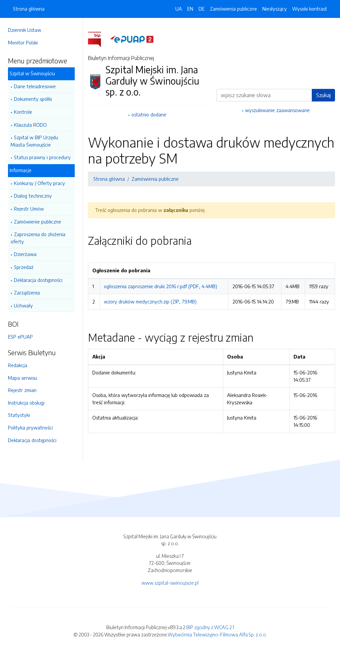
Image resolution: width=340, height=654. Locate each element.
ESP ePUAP (20, 337)
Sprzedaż (24, 267)
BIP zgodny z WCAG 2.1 (210, 627)
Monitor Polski (23, 42)
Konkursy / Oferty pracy (39, 183)
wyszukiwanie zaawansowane (277, 110)
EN (190, 9)
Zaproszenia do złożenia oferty (38, 237)
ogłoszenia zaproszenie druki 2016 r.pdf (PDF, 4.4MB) (160, 286)
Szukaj (323, 95)
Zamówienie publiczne (37, 222)
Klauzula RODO (30, 125)
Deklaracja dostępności (38, 280)
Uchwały (23, 305)
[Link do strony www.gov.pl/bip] (98, 39)
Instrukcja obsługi (26, 403)
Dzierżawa (25, 254)
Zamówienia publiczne (233, 9)
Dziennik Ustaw (24, 30)
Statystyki (19, 415)
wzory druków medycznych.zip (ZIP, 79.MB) (150, 301)
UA (178, 9)
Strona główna (28, 9)
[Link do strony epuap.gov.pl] (131, 39)
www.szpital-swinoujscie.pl (170, 583)
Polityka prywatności (30, 427)
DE (202, 9)
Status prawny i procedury (42, 157)
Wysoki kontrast (309, 9)
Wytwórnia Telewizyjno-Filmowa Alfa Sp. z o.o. (217, 634)
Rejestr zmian (22, 390)
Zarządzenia (27, 292)
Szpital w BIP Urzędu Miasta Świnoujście (34, 141)
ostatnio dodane (148, 114)
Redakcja (17, 365)
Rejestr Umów (29, 209)
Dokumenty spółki (33, 99)
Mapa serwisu (22, 378)
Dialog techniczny (33, 196)
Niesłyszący (274, 9)
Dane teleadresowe (35, 86)
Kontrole (23, 112)
